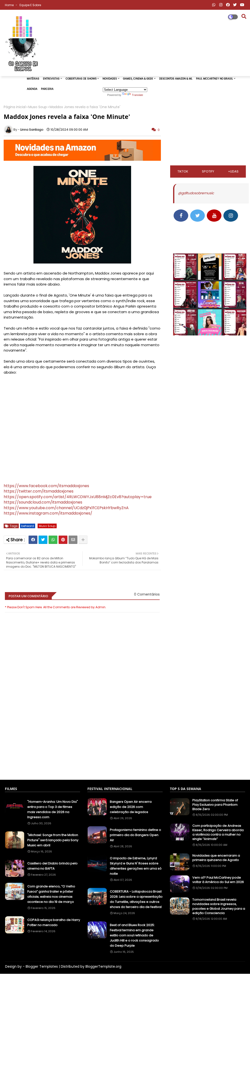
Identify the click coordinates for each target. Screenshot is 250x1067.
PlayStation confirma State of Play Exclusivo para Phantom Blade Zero (215, 804)
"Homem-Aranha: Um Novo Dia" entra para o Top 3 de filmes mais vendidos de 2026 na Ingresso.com (52, 809)
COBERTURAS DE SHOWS (81, 78)
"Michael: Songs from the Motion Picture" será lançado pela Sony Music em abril (52, 840)
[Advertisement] (82, 753)
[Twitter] (43, 540)
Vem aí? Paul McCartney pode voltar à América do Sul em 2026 (218, 879)
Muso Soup (37, 107)
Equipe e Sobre (30, 5)
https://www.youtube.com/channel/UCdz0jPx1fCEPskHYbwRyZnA (66, 508)
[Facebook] (33, 540)
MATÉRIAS (33, 78)
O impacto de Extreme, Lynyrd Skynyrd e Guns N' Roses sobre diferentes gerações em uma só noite (136, 866)
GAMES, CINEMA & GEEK (138, 78)
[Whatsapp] (53, 540)
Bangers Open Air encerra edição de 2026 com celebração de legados (131, 806)
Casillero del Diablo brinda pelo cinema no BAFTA (52, 866)
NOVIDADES (110, 78)
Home (9, 5)
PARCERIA (47, 89)
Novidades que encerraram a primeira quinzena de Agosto (216, 857)
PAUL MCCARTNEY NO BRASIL (214, 78)
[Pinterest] (63, 540)
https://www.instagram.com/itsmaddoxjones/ (48, 513)
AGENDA (32, 89)
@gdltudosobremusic (196, 193)
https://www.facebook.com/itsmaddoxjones (46, 486)
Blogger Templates (42, 966)
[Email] (73, 540)
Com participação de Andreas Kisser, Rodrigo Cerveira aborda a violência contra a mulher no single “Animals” (218, 832)
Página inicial (15, 107)
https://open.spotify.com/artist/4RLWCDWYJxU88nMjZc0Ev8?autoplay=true (78, 497)
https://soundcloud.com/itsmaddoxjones (43, 502)
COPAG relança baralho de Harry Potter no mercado (53, 922)
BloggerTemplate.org (103, 966)
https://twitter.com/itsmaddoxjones (38, 491)
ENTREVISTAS (51, 78)
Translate (137, 94)
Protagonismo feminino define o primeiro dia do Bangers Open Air (135, 834)
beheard (27, 526)
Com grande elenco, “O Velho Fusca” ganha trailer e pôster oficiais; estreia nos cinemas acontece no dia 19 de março (51, 894)
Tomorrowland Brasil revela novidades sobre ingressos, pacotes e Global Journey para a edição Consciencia (218, 906)
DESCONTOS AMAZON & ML (175, 78)
